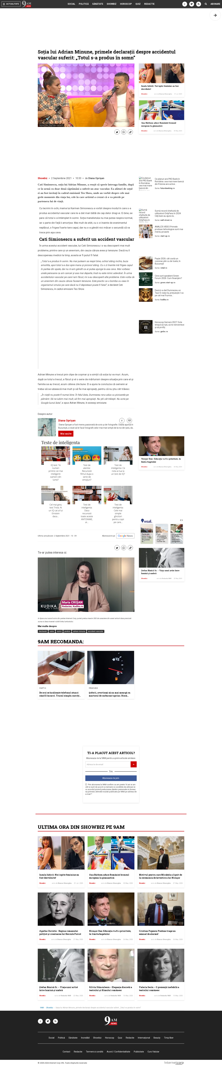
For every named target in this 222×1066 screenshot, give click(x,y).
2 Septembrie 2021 (61, 178)
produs (67, 631)
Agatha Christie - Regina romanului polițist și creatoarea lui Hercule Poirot (60, 932)
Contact (66, 1051)
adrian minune (79, 631)
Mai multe (65, 433)
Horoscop (126, 4)
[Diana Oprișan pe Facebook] (121, 420)
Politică (84, 4)
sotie (52, 631)
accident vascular (95, 631)
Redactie (149, 4)
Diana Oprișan (96, 178)
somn (59, 631)
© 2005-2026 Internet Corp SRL (51, 1063)
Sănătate (97, 4)
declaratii (43, 631)
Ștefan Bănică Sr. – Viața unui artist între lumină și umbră (58, 989)
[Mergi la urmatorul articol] (215, 15)
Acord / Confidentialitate (118, 1051)
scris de (163, 94)
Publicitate (139, 1051)
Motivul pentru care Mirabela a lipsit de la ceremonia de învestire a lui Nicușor (160, 876)
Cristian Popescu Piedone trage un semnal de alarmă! (157, 932)
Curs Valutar (153, 1051)
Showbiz (111, 4)
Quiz (138, 4)
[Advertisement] (161, 200)
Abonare (215, 4)
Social (71, 4)
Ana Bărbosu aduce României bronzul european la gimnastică (109, 876)
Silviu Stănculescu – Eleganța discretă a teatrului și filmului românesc (110, 989)
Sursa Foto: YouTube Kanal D (51, 125)
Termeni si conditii (94, 1051)
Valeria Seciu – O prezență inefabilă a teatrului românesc (159, 989)
